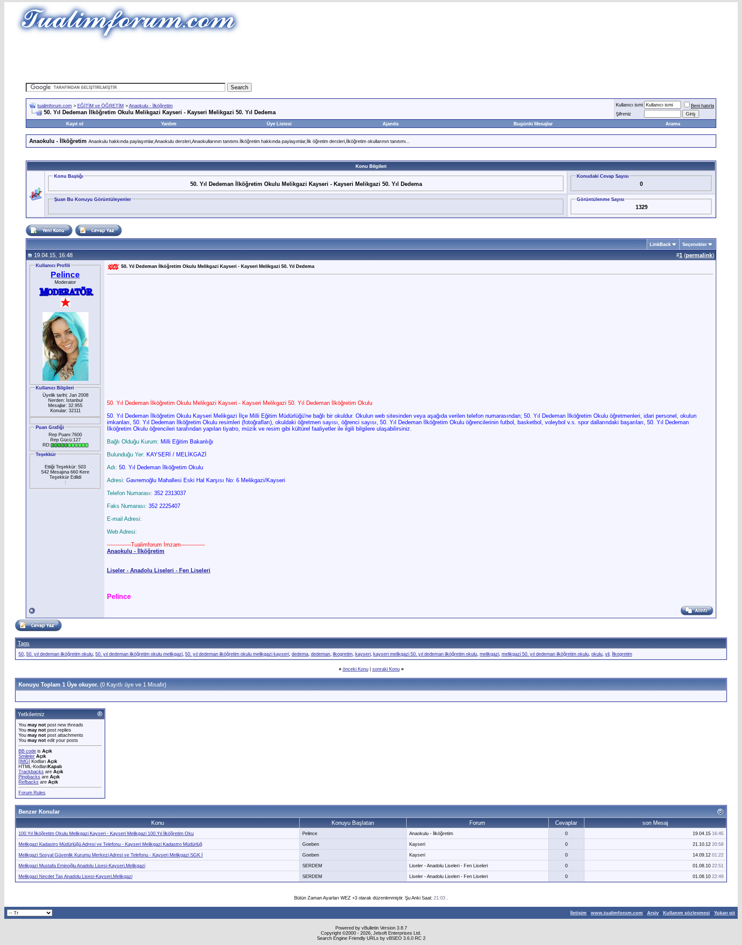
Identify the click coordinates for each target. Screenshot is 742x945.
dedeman (320, 653)
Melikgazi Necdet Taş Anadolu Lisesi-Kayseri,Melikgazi (75, 876)
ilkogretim (343, 653)
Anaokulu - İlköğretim (151, 105)
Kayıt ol (74, 123)
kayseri (363, 653)
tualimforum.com (54, 105)
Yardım (168, 123)
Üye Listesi (279, 123)
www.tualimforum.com (617, 912)
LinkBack (660, 244)
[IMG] (24, 761)
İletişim (578, 912)
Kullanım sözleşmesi (686, 912)
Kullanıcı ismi (629, 104)
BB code (27, 751)
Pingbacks (29, 776)
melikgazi (489, 653)
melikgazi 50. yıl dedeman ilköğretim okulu (545, 653)
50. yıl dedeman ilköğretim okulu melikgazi (138, 653)
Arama (673, 123)
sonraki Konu (386, 669)
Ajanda (390, 123)
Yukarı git (724, 912)
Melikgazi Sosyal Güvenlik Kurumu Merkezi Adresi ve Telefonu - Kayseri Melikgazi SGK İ (110, 854)
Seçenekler (694, 244)
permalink (699, 255)
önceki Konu (355, 669)
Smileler (26, 756)
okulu (596, 653)
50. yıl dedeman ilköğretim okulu (59, 653)
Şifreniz (623, 113)
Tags (24, 643)
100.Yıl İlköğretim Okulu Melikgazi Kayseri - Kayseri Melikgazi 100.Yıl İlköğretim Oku (106, 833)
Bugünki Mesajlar (533, 123)
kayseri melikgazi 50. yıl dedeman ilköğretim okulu (425, 653)
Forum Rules (32, 792)
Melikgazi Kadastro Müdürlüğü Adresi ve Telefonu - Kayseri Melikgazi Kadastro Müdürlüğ (110, 844)
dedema (300, 653)
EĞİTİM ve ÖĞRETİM (100, 105)
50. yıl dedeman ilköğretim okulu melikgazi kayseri (237, 653)
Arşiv (653, 912)
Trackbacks (31, 771)
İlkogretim (622, 653)
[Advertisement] (214, 62)
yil (607, 653)
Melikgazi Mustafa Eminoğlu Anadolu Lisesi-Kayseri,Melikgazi (81, 865)
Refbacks (28, 781)
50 (21, 653)
